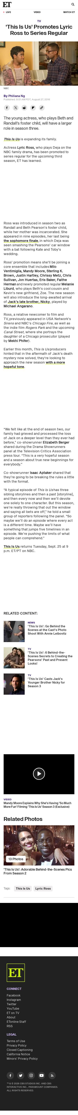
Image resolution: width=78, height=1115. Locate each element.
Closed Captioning (20, 1050)
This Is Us (12, 139)
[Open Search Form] (72, 5)
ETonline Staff (16, 1022)
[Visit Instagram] (31, 1076)
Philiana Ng (16, 96)
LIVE (8, 12)
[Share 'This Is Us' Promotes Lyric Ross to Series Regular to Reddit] (24, 108)
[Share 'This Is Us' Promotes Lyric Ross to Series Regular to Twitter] (15, 108)
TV (39, 21)
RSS (10, 1026)
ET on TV (13, 1013)
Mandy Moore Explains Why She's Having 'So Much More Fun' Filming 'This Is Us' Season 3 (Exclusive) (37, 805)
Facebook (13, 995)
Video (37, 12)
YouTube (13, 1008)
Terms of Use (16, 1041)
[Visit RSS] (52, 1076)
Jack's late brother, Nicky (29, 301)
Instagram (14, 1000)
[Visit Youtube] (41, 1075)
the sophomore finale (21, 240)
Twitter (12, 1004)
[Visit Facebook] (10, 1076)
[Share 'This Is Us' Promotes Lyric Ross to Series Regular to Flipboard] (33, 108)
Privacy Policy (16, 1045)
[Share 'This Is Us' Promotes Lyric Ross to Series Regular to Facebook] (7, 108)
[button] (39, 774)
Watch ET (69, 12)
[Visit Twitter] (20, 1076)
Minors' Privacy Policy (22, 1059)
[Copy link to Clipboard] (41, 108)
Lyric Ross (43, 889)
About (11, 1017)
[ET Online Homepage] (8, 4)
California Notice (18, 1054)
